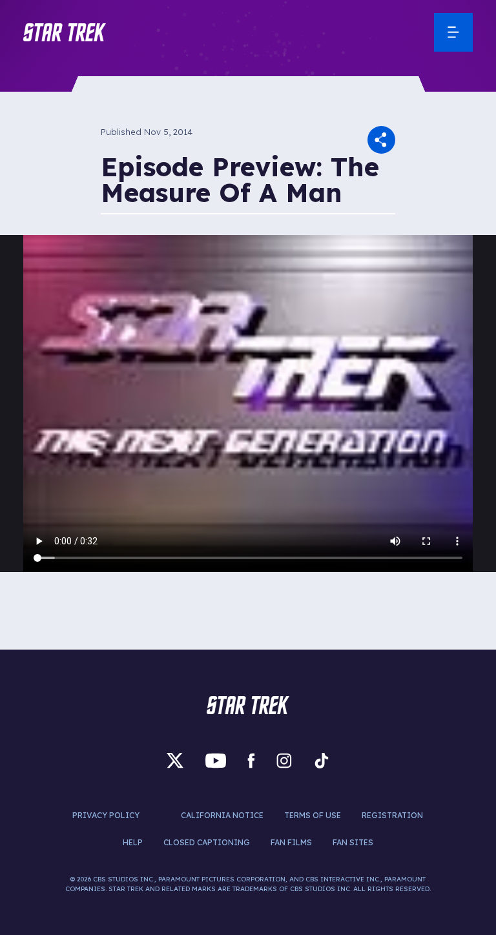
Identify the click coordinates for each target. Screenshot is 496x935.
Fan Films (291, 842)
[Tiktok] (321, 760)
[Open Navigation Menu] (453, 32)
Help (133, 842)
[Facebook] (251, 760)
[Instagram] (284, 760)
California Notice (222, 815)
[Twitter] (175, 760)
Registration (392, 815)
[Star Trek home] (248, 705)
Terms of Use (312, 815)
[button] (64, 32)
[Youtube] (216, 760)
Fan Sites (353, 842)
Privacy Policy (106, 815)
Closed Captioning (206, 842)
